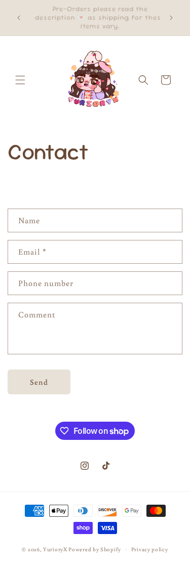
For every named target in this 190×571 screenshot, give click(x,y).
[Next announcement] (171, 18)
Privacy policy (149, 549)
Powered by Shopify (94, 549)
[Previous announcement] (19, 18)
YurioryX (55, 549)
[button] (20, 80)
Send (39, 382)
